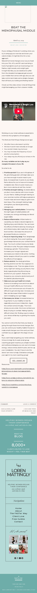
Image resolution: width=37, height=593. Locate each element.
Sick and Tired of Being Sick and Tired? (29, 411)
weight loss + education (18, 45)
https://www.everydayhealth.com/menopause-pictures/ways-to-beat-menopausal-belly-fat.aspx (18, 371)
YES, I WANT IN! (18, 360)
